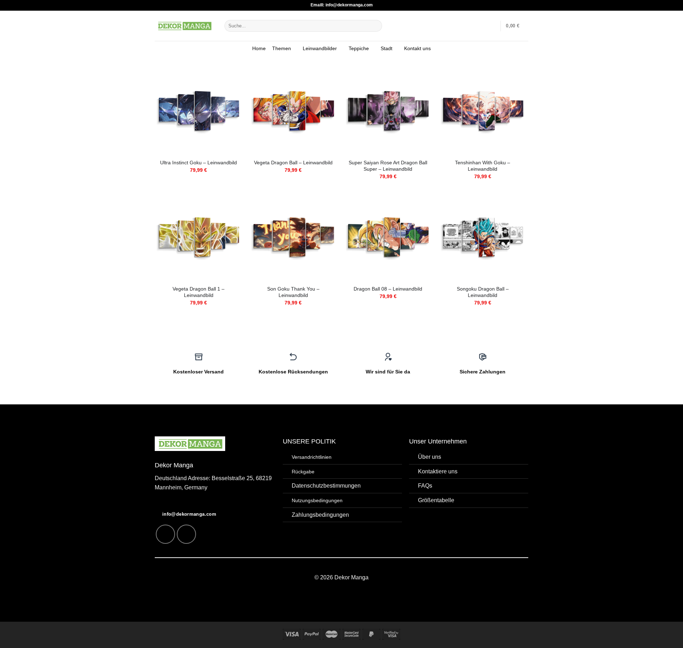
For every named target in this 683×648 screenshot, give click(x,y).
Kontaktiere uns (437, 471)
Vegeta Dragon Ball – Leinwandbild (293, 162)
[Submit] (375, 26)
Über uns (429, 457)
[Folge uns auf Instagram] (165, 534)
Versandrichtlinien (312, 457)
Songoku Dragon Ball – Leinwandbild (483, 292)
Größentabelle (436, 500)
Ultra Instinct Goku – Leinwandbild (198, 162)
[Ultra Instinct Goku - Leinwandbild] (199, 111)
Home (259, 48)
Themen (281, 48)
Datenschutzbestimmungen (326, 486)
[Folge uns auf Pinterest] (186, 534)
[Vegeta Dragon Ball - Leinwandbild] (293, 111)
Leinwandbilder (320, 48)
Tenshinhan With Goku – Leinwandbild (482, 166)
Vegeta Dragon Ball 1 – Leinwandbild (198, 292)
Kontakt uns (417, 48)
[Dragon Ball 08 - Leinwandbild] (388, 237)
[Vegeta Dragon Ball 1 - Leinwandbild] (199, 237)
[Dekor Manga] (184, 26)
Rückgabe (303, 471)
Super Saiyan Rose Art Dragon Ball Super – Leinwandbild (388, 166)
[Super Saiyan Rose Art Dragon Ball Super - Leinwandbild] (388, 111)
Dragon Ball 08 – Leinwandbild (388, 289)
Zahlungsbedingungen (320, 515)
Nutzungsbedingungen (317, 500)
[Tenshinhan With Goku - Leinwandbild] (483, 111)
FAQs (425, 486)
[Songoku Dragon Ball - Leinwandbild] (483, 237)
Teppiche (359, 48)
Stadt (386, 48)
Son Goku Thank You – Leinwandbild (293, 292)
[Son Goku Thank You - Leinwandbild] (293, 237)
